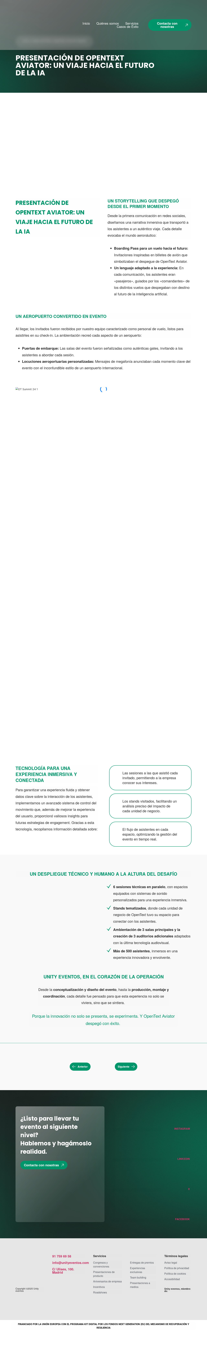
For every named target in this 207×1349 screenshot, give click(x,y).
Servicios (131, 23)
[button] (103, 480)
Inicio (86, 23)
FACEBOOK (182, 1219)
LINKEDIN (183, 1159)
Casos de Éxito (127, 26)
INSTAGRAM (182, 1128)
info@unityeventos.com (70, 1262)
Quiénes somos (107, 23)
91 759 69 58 (61, 1256)
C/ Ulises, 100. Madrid (63, 1271)
